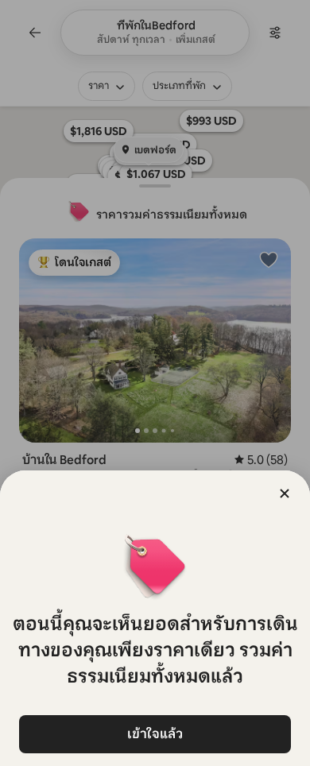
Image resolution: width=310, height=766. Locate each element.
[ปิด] (284, 493)
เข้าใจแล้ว (155, 733)
